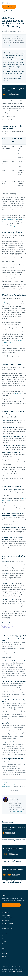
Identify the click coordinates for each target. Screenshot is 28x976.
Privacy (4, 956)
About (8, 11)
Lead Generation (7, 918)
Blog (3, 11)
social (16, 393)
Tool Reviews (5, 912)
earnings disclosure (17, 971)
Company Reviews (7, 923)
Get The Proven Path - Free (11, 905)
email (22, 393)
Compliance (5, 920)
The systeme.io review (11, 219)
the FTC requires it (13, 226)
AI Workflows (6, 915)
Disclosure (5, 951)
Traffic (11, 30)
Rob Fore (6, 2)
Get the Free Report (9, 6)
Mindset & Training (7, 928)
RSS (3, 943)
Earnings (4, 953)
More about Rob (17, 811)
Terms (3, 959)
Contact (13, 11)
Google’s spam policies (9, 302)
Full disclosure (10, 45)
